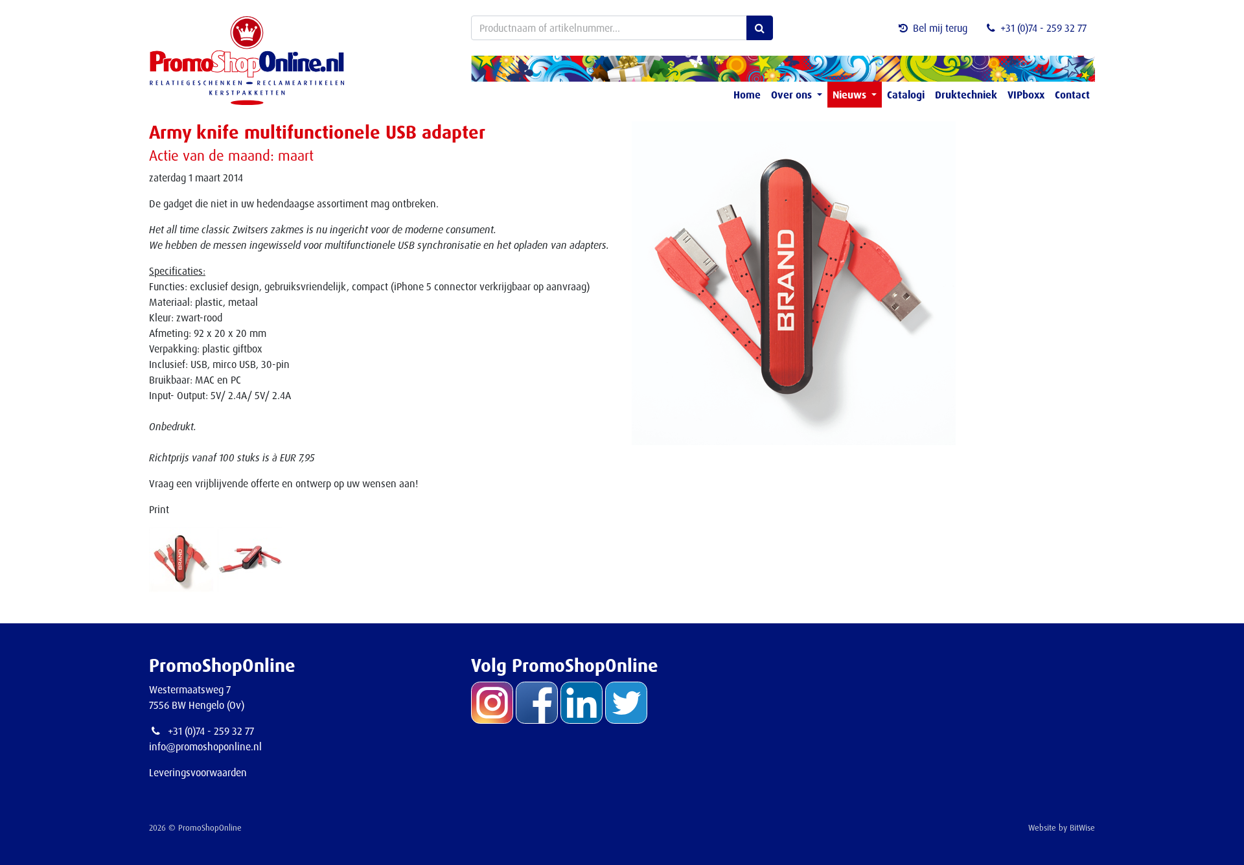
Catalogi (906, 94)
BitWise (1082, 827)
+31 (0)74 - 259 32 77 (1043, 27)
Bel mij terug (940, 27)
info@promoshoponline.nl (205, 746)
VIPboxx (1026, 94)
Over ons (792, 94)
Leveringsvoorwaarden (198, 772)
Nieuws (851, 94)
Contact (1072, 94)
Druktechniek (966, 94)
